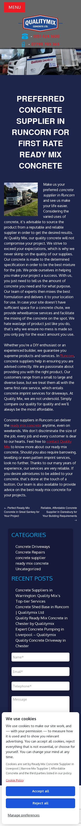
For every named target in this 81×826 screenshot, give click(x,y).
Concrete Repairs (30, 552)
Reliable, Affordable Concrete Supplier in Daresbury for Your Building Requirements (59, 514)
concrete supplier (31, 557)
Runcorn (67, 356)
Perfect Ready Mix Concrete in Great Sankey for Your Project (21, 512)
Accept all (40, 791)
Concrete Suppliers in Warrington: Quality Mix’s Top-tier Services (38, 595)
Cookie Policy (15, 780)
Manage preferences (24, 815)
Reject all (40, 803)
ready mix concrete (25, 425)
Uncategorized (28, 568)
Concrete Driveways (33, 546)
